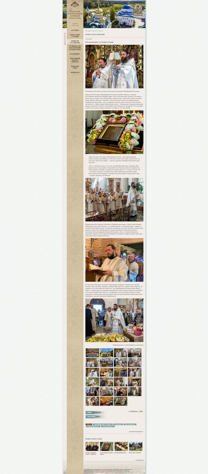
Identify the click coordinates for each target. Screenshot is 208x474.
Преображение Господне (102, 424)
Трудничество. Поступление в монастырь (75, 47)
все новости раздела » (136, 431)
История (75, 30)
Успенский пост (108, 426)
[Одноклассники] (142, 411)
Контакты (75, 72)
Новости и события (75, 41)
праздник (118, 424)
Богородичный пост (120, 452)
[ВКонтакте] (140, 411)
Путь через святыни (135, 452)
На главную (88, 30)
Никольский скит (93, 426)
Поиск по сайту (75, 67)
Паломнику (75, 54)
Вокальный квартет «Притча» (75, 60)
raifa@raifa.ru (128, 469)
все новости (139, 460)
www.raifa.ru (126, 470)
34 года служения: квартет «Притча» (90, 453)
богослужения (130, 424)
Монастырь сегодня (75, 35)
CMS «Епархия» (128, 472)
